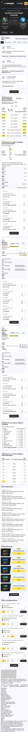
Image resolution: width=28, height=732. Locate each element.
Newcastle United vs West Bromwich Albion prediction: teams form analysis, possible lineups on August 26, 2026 (13, 498)
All (12, 106)
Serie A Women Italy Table (8, 426)
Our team (5, 685)
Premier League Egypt (6, 716)
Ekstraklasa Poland (5, 713)
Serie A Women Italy (17, 8)
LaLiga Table (4, 704)
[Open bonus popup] (25, 3)
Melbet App (4, 692)
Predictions (4, 32)
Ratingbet (3, 8)
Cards (12, 103)
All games (12, 243)
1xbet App (3, 689)
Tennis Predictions (5, 699)
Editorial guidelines (12, 685)
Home (17, 243)
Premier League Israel (6, 711)
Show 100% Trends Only (21, 38)
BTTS (5, 103)
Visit (19, 553)
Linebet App (4, 693)
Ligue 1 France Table (6, 706)
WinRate (3, 718)
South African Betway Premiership (15, 616)
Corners (9, 103)
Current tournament (14, 246)
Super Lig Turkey (5, 709)
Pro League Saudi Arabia (6, 712)
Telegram (21, 3)
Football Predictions (6, 697)
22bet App (3, 690)
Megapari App (4, 694)
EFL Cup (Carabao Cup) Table (8, 702)
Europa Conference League (13, 603)
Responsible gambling (24, 685)
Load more (14, 91)
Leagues (3, 708)
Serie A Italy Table (5, 707)
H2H (16, 106)
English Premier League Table (8, 703)
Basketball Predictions (6, 698)
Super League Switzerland (7, 714)
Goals (3, 103)
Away (23, 243)
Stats (11, 32)
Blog (2, 720)
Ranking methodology (18, 685)
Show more (14, 233)
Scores (9, 8)
